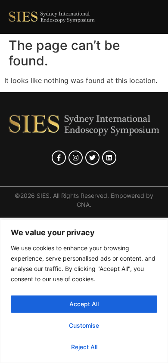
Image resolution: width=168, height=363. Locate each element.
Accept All (84, 304)
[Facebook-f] (59, 158)
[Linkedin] (109, 158)
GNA (83, 204)
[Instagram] (75, 158)
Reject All (84, 347)
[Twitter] (92, 158)
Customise (84, 325)
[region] (84, 291)
